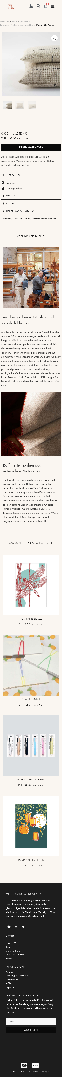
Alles (14, 25)
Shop (14, 21)
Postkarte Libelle (31, 618)
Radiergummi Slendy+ (30, 779)
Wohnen (52, 218)
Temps (44, 218)
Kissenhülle (25, 218)
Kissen (16, 218)
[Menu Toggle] (53, 6)
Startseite (4, 21)
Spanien (11, 182)
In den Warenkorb (31, 147)
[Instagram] (16, 927)
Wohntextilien (26, 25)
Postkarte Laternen (31, 860)
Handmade (6, 218)
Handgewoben (14, 188)
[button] (54, 38)
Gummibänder (31, 699)
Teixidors (36, 218)
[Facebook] (9, 927)
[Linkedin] (23, 927)
